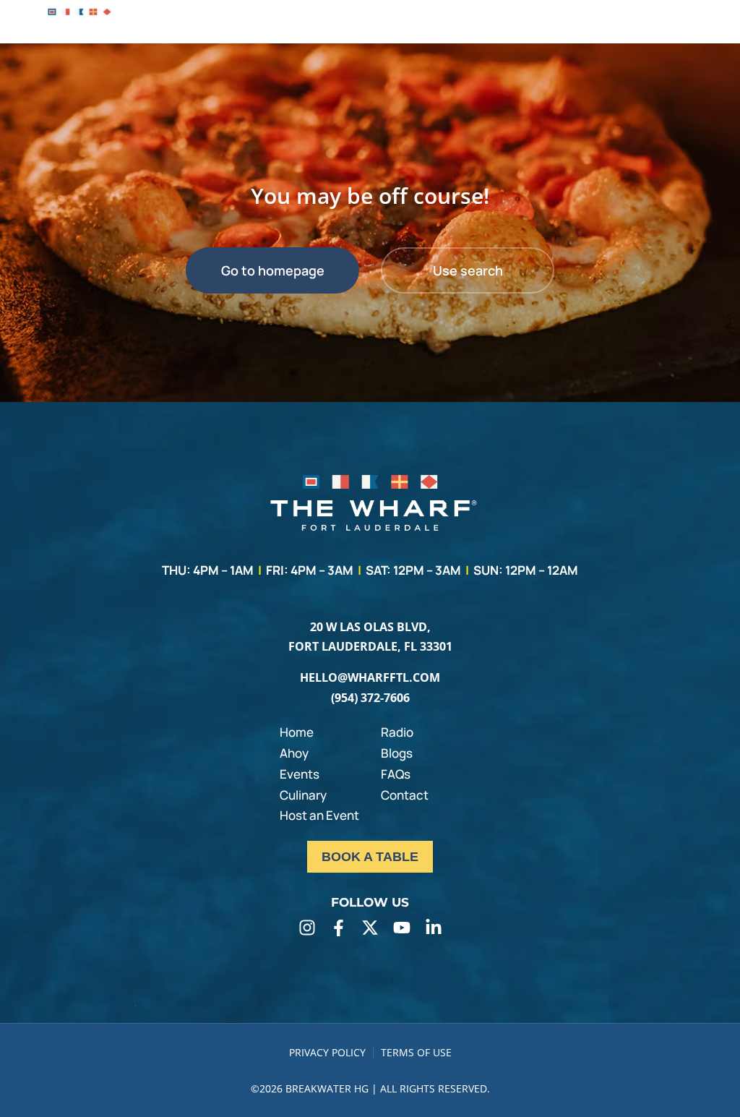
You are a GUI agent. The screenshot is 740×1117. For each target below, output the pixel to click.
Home (297, 732)
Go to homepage (272, 270)
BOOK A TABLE (370, 856)
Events (299, 774)
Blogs (397, 753)
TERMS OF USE (416, 1052)
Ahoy (294, 753)
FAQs (395, 774)
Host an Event (319, 815)
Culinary (303, 795)
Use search (468, 270)
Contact (405, 795)
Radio (397, 732)
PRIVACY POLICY (327, 1052)
